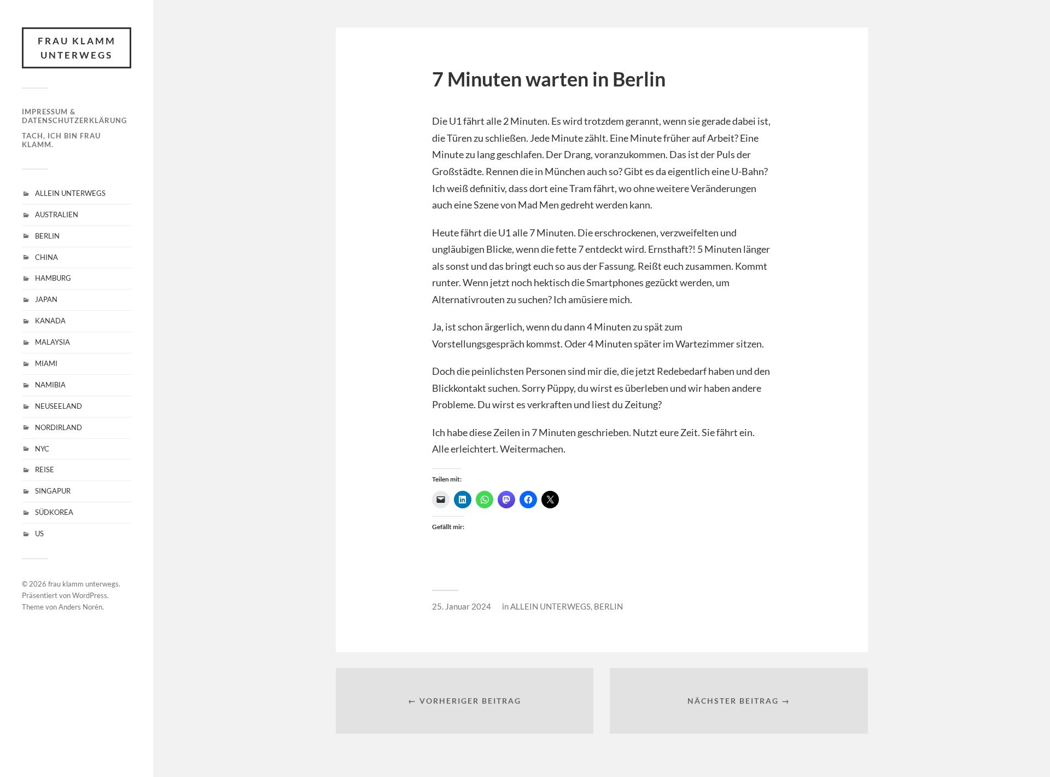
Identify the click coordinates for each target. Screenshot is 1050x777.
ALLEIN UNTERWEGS (70, 193)
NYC (42, 448)
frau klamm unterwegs (77, 48)
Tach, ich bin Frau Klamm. (61, 140)
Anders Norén (80, 606)
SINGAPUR (53, 490)
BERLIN (47, 235)
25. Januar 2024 (461, 606)
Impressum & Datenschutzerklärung (74, 116)
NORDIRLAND (58, 427)
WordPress (89, 595)
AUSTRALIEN (56, 214)
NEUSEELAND (58, 406)
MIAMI (46, 363)
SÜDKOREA (54, 512)
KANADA (50, 320)
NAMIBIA (50, 384)
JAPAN (46, 299)
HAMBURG (53, 278)
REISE (44, 469)
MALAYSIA (52, 342)
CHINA (46, 257)
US (39, 533)
